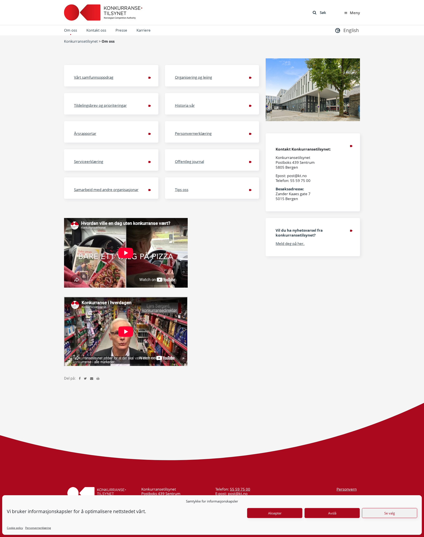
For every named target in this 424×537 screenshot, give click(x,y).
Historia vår (185, 105)
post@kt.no (238, 493)
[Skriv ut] (98, 378)
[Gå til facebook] (80, 378)
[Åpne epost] (91, 378)
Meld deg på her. (290, 243)
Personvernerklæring (38, 528)
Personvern (347, 489)
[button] (346, 30)
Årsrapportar (85, 133)
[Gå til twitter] (85, 378)
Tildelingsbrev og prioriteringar (100, 105)
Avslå (332, 513)
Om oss (70, 30)
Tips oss (181, 189)
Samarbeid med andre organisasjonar (106, 189)
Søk (323, 12)
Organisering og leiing (193, 77)
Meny (355, 12)
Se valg (389, 513)
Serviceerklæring (88, 161)
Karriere (143, 30)
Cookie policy (15, 528)
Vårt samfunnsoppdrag (93, 77)
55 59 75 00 (240, 489)
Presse (121, 30)
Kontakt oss (96, 30)
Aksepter (275, 513)
